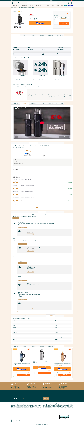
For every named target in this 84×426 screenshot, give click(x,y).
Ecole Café (29, 407)
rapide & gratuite (34, 384)
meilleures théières (59, 405)
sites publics (44, 403)
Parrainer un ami (13, 421)
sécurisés (49, 384)
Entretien (53, 5)
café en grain (49, 406)
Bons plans (70, 5)
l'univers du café (18, 384)
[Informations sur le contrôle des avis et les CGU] (32, 155)
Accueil (12, 7)
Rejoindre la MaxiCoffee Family (15, 420)
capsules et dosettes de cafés (60, 406)
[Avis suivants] (50, 207)
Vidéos (24, 35)
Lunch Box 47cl (60, 17)
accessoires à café (45, 405)
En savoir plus (46, 398)
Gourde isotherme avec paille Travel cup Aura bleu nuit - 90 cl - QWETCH (21, 364)
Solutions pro (62, 0)
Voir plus (21, 0)
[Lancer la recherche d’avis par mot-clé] (71, 171)
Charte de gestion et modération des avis (18, 147)
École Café (68, 0)
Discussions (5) (42, 35)
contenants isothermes (66, 405)
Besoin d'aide (52, 0)
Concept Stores (56, 403)
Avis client (33, 35)
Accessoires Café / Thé (17, 7)
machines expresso (70, 404)
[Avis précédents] (35, 207)
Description (16, 35)
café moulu (54, 406)
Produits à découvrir (59, 35)
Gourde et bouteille (23, 7)
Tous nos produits (58, 0)
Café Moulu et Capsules (38, 5)
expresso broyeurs (53, 405)
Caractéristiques (50, 35)
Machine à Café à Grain (16, 5)
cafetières (49, 405)
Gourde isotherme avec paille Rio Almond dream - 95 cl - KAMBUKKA (62, 364)
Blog (65, 0)
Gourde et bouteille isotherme (30, 7)
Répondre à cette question (22, 227)
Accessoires (57, 5)
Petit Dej (62, 5)
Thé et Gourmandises (47, 5)
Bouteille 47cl (66, 17)
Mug (55, 17)
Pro (65, 5)
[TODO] (22, 163)
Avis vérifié (70, 182)
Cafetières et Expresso (24, 5)
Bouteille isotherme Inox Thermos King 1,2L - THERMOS (40, 362)
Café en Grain (31, 5)
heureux (64, 384)
